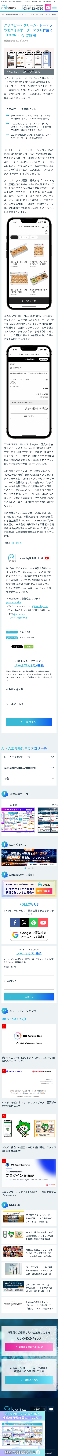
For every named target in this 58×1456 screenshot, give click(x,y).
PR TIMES (16, 543)
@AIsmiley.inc (13, 602)
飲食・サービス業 (27, 637)
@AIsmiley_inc (40, 606)
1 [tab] (25, 868)
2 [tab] (29, 868)
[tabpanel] (29, 857)
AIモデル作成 (25, 631)
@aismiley (19, 614)
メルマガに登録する (17, 618)
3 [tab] (32, 868)
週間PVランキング (11, 1019)
